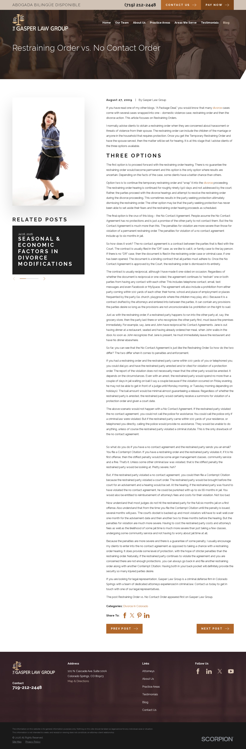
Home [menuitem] (106, 22)
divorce (217, 107)
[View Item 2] (29, 278)
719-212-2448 (27, 687)
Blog (145, 702)
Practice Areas (151, 686)
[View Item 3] (35, 278)
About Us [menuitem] (139, 22)
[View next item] (44, 278)
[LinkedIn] (209, 671)
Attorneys (148, 671)
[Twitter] (220, 671)
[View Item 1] (23, 278)
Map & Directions (78, 681)
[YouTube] (231, 671)
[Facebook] (198, 671)
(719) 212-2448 (140, 4)
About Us (148, 678)
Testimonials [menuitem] (210, 22)
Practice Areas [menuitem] (160, 22)
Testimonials (150, 694)
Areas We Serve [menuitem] (186, 22)
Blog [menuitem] (226, 22)
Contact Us (149, 710)
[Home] (40, 22)
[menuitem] (17, 742)
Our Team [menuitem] (122, 22)
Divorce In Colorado (135, 606)
